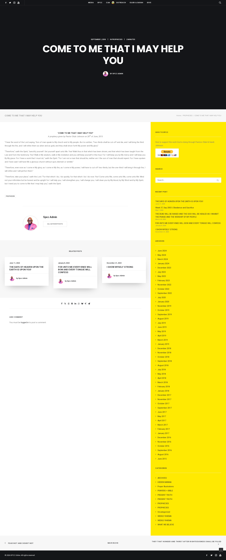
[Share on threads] (68, 303)
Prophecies (10, 196)
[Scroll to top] (221, 550)
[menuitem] (6, 2)
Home (178, 115)
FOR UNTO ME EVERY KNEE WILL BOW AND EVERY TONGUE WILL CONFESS (75, 270)
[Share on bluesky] (82, 303)
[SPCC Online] (113, 2)
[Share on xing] (85, 303)
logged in (25, 322)
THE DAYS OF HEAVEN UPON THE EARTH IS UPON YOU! (26, 268)
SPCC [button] (99, 2)
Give (149, 2)
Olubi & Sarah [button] (136, 2)
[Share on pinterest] (72, 303)
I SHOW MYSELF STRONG (120, 267)
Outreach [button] (121, 2)
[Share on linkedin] (75, 303)
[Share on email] (89, 303)
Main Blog (113, 543)
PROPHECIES (117, 39)
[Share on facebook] (61, 303)
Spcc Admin (117, 73)
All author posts (55, 224)
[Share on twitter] (65, 303)
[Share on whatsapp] (78, 303)
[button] (6, 2)
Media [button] (91, 2)
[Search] (188, 180)
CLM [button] (108, 2)
